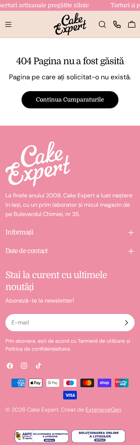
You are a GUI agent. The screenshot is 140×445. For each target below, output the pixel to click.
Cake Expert (43, 409)
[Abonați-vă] (126, 322)
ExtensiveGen (103, 409)
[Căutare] (102, 24)
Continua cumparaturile (70, 100)
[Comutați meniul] (8, 24)
